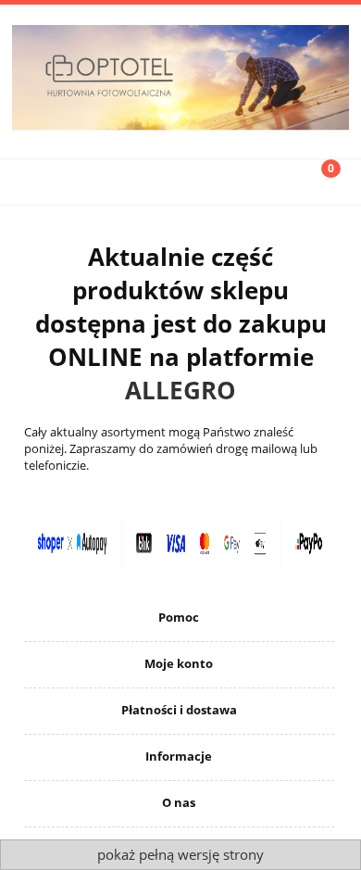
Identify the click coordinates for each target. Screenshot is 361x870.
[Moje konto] (225, 181)
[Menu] (45, 181)
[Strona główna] (180, 76)
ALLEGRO (180, 390)
